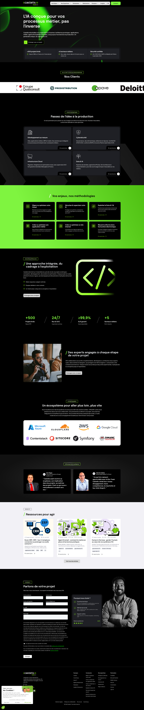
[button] (3, 707)
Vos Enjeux (54, 3)
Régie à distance (101, 686)
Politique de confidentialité (69, 701)
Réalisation (76, 684)
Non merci (6, 702)
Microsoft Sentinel (114, 677)
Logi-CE (112, 689)
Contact (115, 3)
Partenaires (76, 3)
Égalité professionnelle (78, 682)
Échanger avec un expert (31, 295)
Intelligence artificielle (102, 675)
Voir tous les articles (72, 561)
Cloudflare (112, 675)
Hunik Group (76, 677)
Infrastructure (101, 684)
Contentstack (113, 684)
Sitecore (112, 682)
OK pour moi (28, 702)
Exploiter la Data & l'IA (90, 687)
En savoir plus (63, 148)
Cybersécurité (101, 682)
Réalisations (86, 3)
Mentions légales (59, 701)
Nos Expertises (65, 3)
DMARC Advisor (113, 680)
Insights (102, 3)
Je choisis (17, 702)
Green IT (75, 680)
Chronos (112, 687)
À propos (94, 3)
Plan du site (79, 701)
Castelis (75, 675)
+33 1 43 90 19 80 (28, 685)
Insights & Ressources (78, 687)
